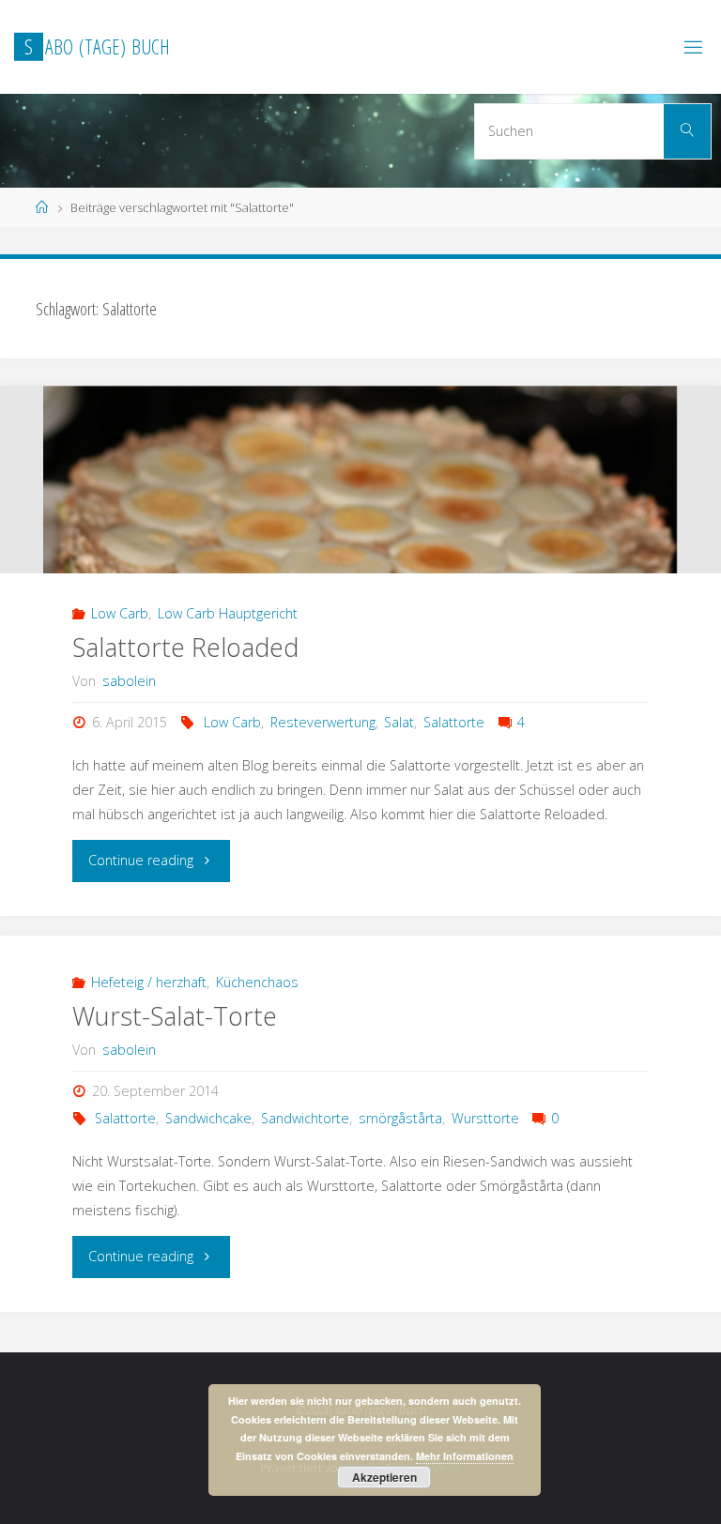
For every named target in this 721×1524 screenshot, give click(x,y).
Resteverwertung (323, 722)
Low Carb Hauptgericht (228, 613)
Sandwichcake (208, 1118)
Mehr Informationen (465, 1456)
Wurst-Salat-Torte (174, 1015)
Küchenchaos (257, 982)
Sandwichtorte (305, 1118)
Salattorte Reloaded (185, 647)
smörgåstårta (400, 1118)
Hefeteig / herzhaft (149, 982)
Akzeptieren (384, 1477)
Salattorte (453, 722)
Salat (399, 722)
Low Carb (119, 613)
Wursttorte (485, 1118)
